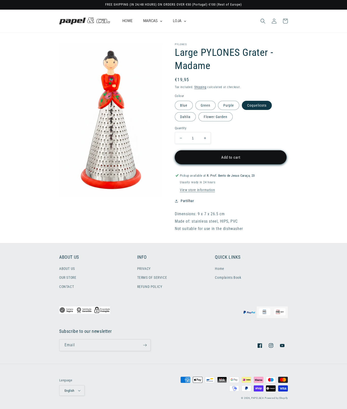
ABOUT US (67, 269)
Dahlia (185, 117)
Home (219, 269)
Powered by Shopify (276, 398)
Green (205, 105)
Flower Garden (215, 117)
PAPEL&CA (257, 398)
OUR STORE (67, 277)
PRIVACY (144, 269)
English (69, 390)
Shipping (200, 87)
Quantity (180, 128)
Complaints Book (228, 277)
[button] (263, 21)
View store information (197, 190)
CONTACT (66, 287)
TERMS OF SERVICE (152, 277)
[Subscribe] (144, 345)
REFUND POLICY (149, 287)
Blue (183, 105)
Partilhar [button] (187, 201)
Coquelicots (256, 105)
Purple (228, 105)
